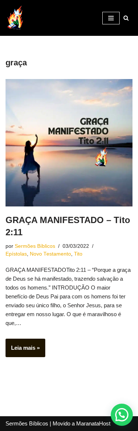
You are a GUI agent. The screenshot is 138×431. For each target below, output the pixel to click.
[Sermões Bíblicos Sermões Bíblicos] (15, 18)
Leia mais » (23, 350)
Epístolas (16, 254)
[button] (122, 415)
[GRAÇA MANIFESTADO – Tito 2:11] (69, 142)
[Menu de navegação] (111, 18)
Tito (78, 254)
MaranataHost (93, 423)
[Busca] (126, 18)
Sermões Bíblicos (35, 246)
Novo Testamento (50, 254)
